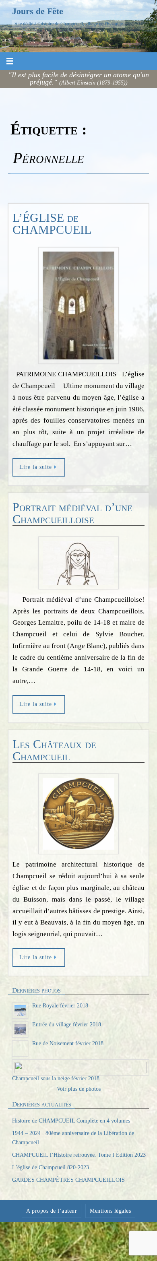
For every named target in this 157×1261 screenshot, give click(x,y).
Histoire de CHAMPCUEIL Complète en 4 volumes (71, 1125)
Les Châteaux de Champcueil (54, 750)
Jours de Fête (37, 11)
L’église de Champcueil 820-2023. (51, 1171)
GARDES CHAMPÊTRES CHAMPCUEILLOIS (68, 1184)
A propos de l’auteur (51, 1215)
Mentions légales (110, 1215)
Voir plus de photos (79, 1093)
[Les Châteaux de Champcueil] (78, 814)
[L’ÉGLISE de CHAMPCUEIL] (78, 305)
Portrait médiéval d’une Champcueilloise (72, 513)
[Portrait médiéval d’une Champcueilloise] (78, 563)
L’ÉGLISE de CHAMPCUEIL (51, 223)
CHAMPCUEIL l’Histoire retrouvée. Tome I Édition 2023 (79, 1159)
